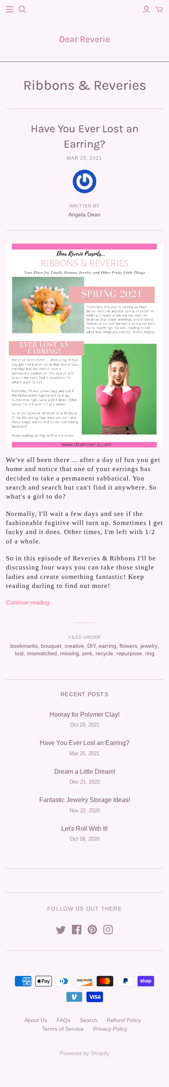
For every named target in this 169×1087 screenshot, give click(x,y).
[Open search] (22, 9)
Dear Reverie (84, 39)
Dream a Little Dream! (84, 771)
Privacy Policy (110, 1029)
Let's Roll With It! (84, 828)
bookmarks (24, 646)
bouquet (51, 646)
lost (19, 653)
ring (149, 653)
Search (88, 1020)
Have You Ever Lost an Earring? (84, 742)
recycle (104, 653)
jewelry (148, 646)
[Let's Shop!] (10, 9)
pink (87, 653)
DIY (91, 646)
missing (69, 653)
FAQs (63, 1020)
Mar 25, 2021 (84, 158)
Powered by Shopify (84, 1053)
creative (74, 646)
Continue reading (27, 602)
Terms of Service (63, 1029)
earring (107, 646)
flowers (128, 646)
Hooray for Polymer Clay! (84, 714)
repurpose (129, 653)
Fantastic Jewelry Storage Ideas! (84, 800)
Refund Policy (124, 1020)
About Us (35, 1020)
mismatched (42, 653)
